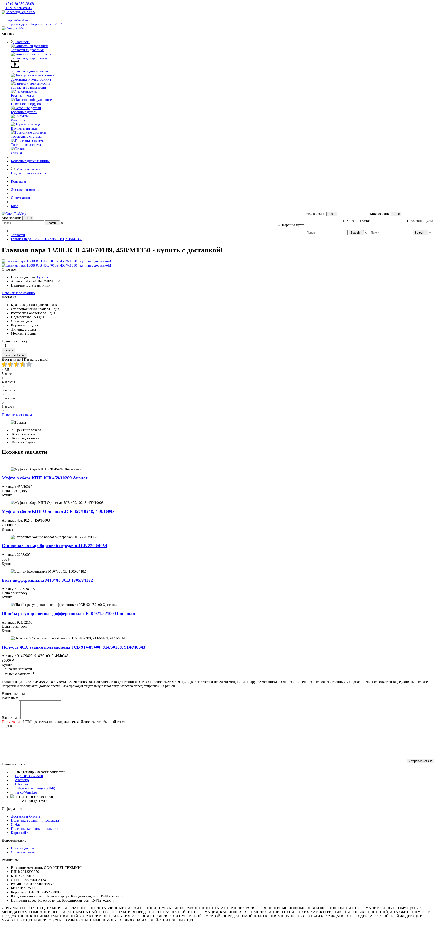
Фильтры (18, 120)
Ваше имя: (10, 698)
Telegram (21, 784)
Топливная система (26, 145)
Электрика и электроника (31, 79)
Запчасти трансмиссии (28, 87)
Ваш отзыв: (11, 718)
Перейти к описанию (18, 293)
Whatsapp (22, 780)
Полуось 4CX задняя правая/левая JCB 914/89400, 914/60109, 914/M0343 (73, 647)
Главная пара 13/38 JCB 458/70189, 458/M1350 (46, 239)
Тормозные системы (26, 136)
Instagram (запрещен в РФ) (35, 788)
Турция (42, 277)
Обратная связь (23, 852)
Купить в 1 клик (14, 355)
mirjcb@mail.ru (26, 792)
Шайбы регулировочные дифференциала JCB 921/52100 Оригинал (68, 613)
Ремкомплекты (22, 96)
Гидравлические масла (28, 173)
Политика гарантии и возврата (35, 820)
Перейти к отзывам (17, 414)
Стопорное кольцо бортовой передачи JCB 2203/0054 (54, 545)
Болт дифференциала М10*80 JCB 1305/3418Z (48, 580)
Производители (23, 848)
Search (419, 232)
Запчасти (18, 235)
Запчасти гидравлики (27, 50)
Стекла (16, 153)
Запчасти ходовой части (29, 71)
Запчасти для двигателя (29, 58)
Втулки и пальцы (24, 128)
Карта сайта (20, 833)
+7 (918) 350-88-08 (29, 776)
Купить (8, 350)
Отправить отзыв (420, 761)
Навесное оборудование (29, 104)
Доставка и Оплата (25, 816)
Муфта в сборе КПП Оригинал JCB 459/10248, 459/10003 (58, 511)
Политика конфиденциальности (36, 828)
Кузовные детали (24, 112)
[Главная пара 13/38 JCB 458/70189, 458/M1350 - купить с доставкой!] (56, 261)
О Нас (15, 824)
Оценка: (8, 726)
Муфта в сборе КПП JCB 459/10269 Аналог (45, 477)
